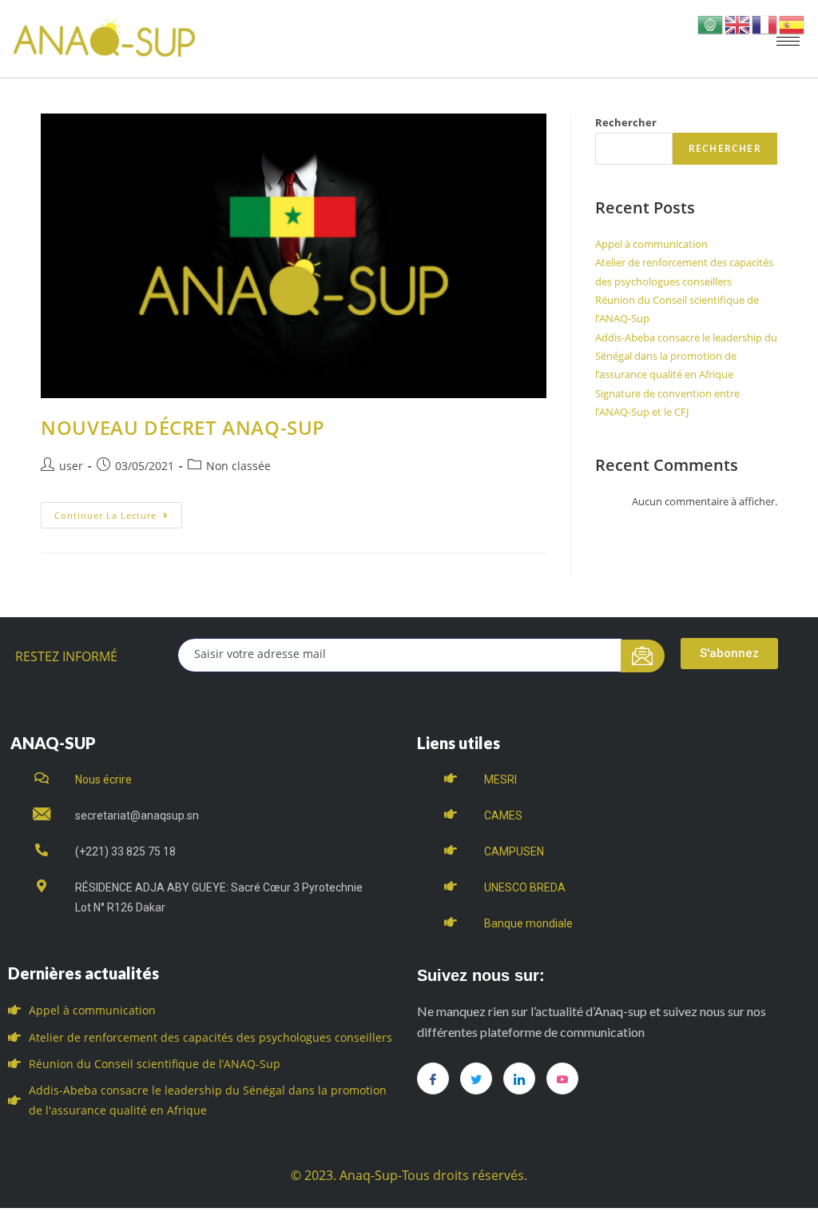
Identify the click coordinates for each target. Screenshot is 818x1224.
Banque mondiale (528, 923)
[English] (738, 23)
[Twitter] (476, 1078)
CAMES (503, 815)
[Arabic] (711, 23)
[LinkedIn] (519, 1078)
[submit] (643, 656)
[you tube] (562, 1078)
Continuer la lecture (118, 511)
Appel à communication (651, 244)
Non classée (238, 465)
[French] (765, 23)
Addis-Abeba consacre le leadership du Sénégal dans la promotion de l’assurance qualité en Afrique (686, 356)
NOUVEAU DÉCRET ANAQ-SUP (183, 427)
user (71, 465)
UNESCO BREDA (525, 887)
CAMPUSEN (514, 851)
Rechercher (626, 122)
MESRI (500, 779)
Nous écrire (103, 779)
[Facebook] (433, 1078)
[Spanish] (792, 23)
